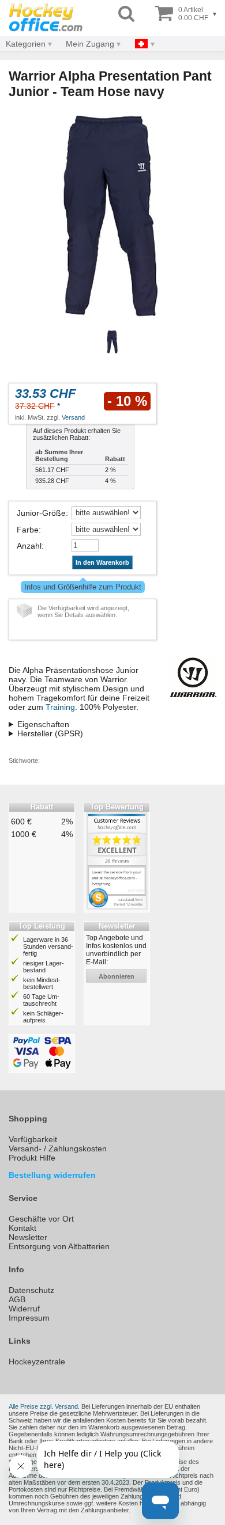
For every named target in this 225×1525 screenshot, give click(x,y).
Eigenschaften (43, 724)
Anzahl (29, 545)
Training (60, 707)
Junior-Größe (41, 513)
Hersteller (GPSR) (50, 733)
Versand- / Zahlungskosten (58, 1148)
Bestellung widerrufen (52, 1175)
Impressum (29, 1317)
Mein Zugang (90, 43)
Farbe (28, 529)
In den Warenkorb (102, 562)
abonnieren (116, 976)
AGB (17, 1299)
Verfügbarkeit (33, 1139)
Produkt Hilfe (32, 1157)
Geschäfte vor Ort (41, 1218)
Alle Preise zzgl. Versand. (44, 1406)
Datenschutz (31, 1290)
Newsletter (28, 1237)
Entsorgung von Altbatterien (59, 1246)
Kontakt (22, 1228)
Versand (73, 417)
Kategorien (26, 43)
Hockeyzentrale (37, 1361)
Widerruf (24, 1308)
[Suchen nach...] (126, 14)
